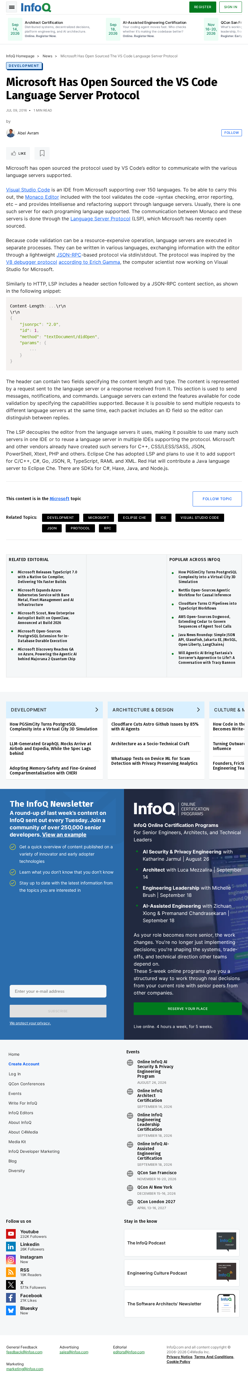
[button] (58, 1011)
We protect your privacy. (30, 1023)
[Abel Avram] (10, 132)
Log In (15, 1073)
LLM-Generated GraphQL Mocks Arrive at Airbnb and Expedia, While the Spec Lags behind (50, 748)
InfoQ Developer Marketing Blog (34, 1156)
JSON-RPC (69, 255)
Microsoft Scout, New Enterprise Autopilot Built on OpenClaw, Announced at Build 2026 (46, 618)
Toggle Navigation (11, 7)
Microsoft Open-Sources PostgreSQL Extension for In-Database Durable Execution (43, 636)
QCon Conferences (26, 1083)
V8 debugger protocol (31, 262)
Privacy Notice (179, 1356)
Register (202, 7)
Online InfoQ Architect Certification (149, 1096)
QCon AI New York (154, 1187)
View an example (64, 834)
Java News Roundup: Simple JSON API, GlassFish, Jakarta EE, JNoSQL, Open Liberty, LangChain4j (207, 640)
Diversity (16, 1170)
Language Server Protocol (100, 219)
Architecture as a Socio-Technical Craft (150, 743)
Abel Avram (28, 133)
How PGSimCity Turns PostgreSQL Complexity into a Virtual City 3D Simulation (207, 577)
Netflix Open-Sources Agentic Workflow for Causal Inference (204, 592)
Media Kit (17, 1141)
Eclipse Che (134, 518)
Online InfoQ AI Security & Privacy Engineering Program (155, 1069)
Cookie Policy (178, 1361)
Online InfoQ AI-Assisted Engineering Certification (153, 1151)
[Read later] (42, 153)
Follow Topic (217, 499)
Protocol (80, 528)
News (47, 56)
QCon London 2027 (156, 1202)
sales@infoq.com (74, 1352)
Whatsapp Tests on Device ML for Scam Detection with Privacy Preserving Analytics (154, 761)
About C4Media (23, 1132)
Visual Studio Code (28, 190)
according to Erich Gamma (89, 262)
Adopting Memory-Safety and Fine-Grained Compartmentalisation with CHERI (53, 771)
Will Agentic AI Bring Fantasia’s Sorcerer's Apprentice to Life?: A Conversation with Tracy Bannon (206, 658)
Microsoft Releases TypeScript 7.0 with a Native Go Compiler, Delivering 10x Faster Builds (47, 577)
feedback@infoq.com (24, 1352)
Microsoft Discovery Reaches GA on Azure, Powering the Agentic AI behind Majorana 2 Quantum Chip (47, 654)
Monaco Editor (42, 197)
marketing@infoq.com (24, 1369)
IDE (164, 518)
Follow (231, 133)
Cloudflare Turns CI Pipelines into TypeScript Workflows (207, 605)
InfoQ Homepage (20, 56)
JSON (52, 528)
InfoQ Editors (20, 1112)
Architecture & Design (143, 710)
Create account (23, 1063)
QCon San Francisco (157, 1173)
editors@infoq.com (129, 1352)
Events (14, 1093)
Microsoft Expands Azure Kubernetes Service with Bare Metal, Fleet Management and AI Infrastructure (46, 597)
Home (14, 1054)
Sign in (230, 7)
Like (22, 153)
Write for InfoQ (22, 1103)
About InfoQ (19, 1122)
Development (24, 66)
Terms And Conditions (213, 1356)
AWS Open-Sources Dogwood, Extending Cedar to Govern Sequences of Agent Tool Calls (204, 622)
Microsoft (59, 498)
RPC (107, 528)
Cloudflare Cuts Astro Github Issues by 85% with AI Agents (155, 727)
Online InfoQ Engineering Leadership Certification (149, 1122)
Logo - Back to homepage (36, 6)
